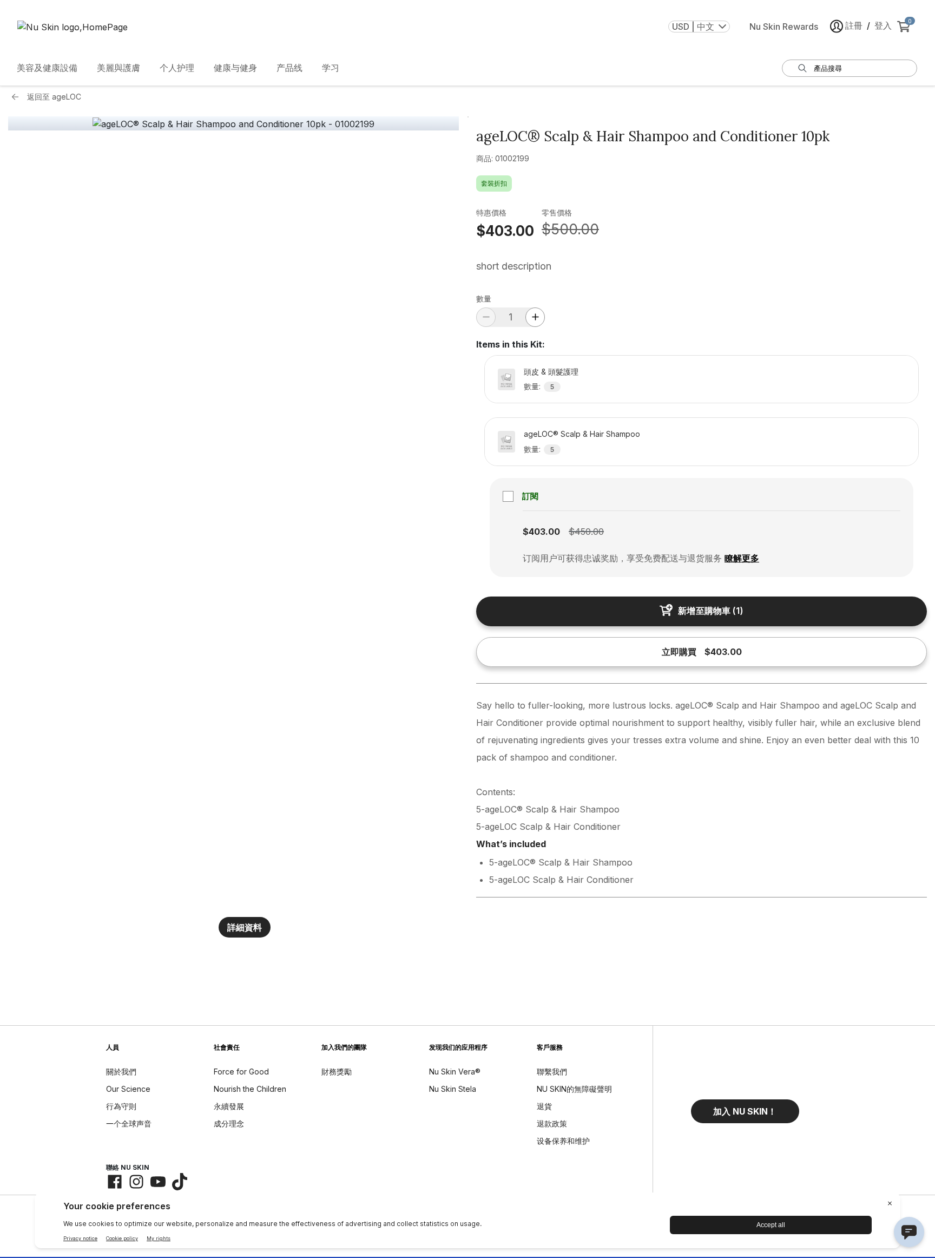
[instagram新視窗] (136, 1181)
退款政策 (552, 1123)
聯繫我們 (552, 1071)
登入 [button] (883, 25)
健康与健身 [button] (235, 67)
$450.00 (586, 531)
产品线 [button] (289, 67)
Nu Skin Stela (452, 1088)
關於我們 (121, 1071)
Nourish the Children (250, 1088)
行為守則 (121, 1106)
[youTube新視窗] (158, 1181)
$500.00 (570, 229)
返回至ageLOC (54, 96)
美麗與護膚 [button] (118, 67)
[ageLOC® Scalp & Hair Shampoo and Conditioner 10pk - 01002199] (233, 123)
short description (513, 266)
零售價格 (557, 212)
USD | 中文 (693, 26)
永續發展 (229, 1106)
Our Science (128, 1088)
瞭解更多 (742, 558)
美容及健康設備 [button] (47, 67)
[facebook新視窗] (114, 1181)
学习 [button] (330, 67)
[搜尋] (802, 68)
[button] (745, 1111)
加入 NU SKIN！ (744, 1111)
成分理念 (229, 1123)
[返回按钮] (18, 96)
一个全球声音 (129, 1123)
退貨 (544, 1106)
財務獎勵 (336, 1071)
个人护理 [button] (177, 67)
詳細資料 (244, 927)
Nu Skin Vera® (454, 1071)
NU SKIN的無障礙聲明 (574, 1088)
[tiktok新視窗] (179, 1181)
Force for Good (241, 1071)
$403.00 (505, 230)
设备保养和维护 (563, 1140)
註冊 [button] (853, 25)
